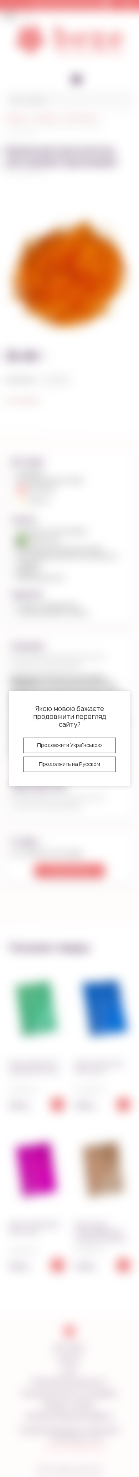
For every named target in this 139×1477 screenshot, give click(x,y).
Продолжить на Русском (69, 764)
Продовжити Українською (69, 745)
